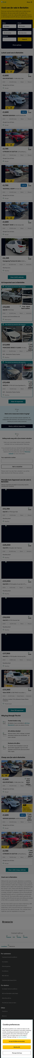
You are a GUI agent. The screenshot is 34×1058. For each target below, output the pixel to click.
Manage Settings (17, 1053)
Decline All (17, 1047)
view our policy (22, 1037)
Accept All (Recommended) (17, 1041)
